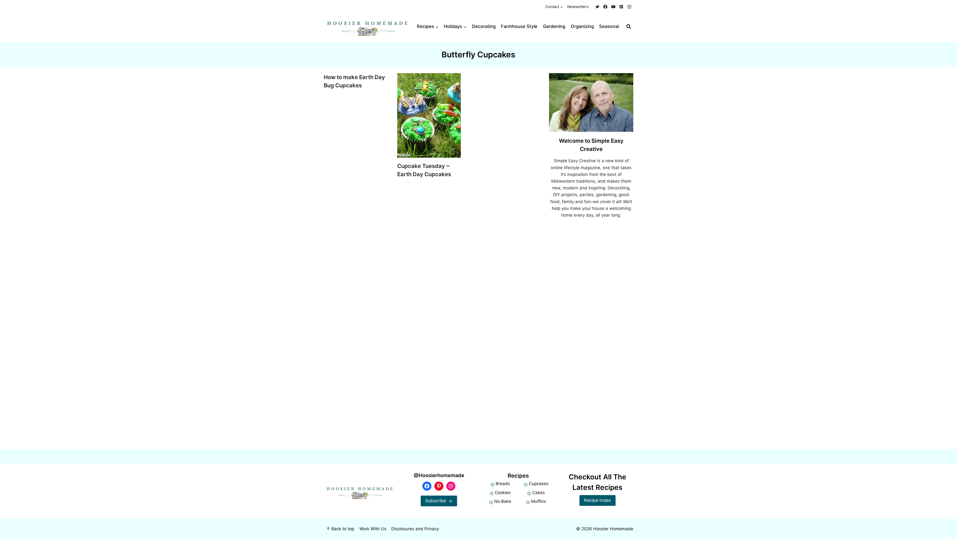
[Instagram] (629, 7)
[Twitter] (597, 7)
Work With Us (372, 528)
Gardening (554, 26)
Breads (503, 483)
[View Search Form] (628, 26)
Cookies (503, 492)
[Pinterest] (621, 7)
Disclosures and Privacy (415, 528)
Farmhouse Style (519, 26)
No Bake (502, 501)
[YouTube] (613, 7)
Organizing (582, 26)
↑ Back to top (340, 528)
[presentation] (429, 115)
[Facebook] (605, 7)
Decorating (484, 26)
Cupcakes (539, 483)
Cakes (538, 492)
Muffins (538, 501)
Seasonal (609, 26)
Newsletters (578, 6)
